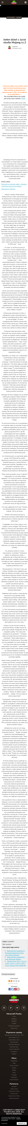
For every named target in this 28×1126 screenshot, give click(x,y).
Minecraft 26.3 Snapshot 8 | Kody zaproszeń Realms (15, 958)
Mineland (14, 1086)
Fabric (14, 1072)
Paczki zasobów (14, 1065)
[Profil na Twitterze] (10, 1008)
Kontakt (14, 1023)
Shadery (14, 1068)
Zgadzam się (22, 1123)
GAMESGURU (14, 1093)
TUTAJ (23, 98)
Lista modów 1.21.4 (14, 1037)
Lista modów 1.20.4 (14, 1040)
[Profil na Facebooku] (4, 1008)
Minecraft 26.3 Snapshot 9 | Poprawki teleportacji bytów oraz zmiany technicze (15, 953)
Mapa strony (14, 1028)
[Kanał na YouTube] (17, 1008)
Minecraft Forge (14, 1047)
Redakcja (14, 1019)
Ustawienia (4, 1123)
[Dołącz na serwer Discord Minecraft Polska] (25, 2)
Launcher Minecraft (14, 1049)
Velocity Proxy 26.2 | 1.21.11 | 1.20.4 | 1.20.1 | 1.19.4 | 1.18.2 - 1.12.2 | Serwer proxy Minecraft (16, 963)
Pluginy (14, 1070)
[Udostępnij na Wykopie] (18, 989)
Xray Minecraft (14, 1042)
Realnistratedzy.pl (14, 1098)
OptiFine (14, 1054)
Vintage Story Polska (14, 1096)
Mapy (14, 1063)
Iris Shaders (14, 1051)
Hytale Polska (14, 1089)
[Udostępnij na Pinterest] (15, 989)
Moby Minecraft (14, 1080)
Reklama (14, 1021)
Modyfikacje (14, 1061)
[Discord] (23, 1008)
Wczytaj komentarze (8, 974)
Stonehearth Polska (14, 1091)
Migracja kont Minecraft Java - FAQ (14, 1035)
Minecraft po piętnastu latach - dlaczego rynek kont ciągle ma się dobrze (14, 185)
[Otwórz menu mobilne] (2, 2)
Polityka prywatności (14, 1026)
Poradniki (14, 1075)
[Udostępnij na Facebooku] (9, 989)
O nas (14, 1016)
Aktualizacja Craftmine (8, 189)
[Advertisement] (14, 66)
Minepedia (14, 1077)
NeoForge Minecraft (14, 1044)
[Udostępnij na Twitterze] (12, 989)
